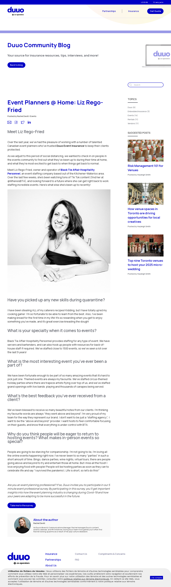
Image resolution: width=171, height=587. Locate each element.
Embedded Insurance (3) (139, 111)
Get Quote (155, 11)
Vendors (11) (133, 123)
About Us (51, 565)
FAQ (77, 559)
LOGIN (144, 2)
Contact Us (81, 553)
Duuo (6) (132, 107)
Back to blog (16, 64)
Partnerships (109, 11)
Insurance (133, 11)
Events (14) (133, 115)
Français (158, 2)
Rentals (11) (133, 119)
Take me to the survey (21, 505)
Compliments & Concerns (111, 553)
